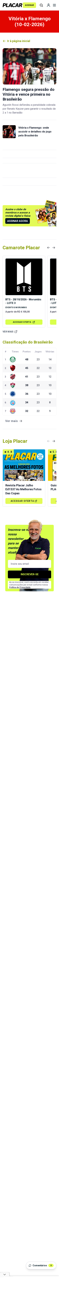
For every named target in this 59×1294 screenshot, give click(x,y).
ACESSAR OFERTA (22, 322)
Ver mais (8, 331)
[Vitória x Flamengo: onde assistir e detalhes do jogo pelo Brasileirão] (9, 131)
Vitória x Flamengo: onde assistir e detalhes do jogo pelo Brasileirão (34, 131)
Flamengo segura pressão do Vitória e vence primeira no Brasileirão (28, 94)
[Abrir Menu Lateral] (54, 5)
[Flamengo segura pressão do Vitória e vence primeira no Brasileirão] (29, 66)
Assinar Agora (17, 221)
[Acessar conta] (48, 5)
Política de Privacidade (19, 587)
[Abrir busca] (41, 5)
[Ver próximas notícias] (53, 247)
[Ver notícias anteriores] (48, 247)
